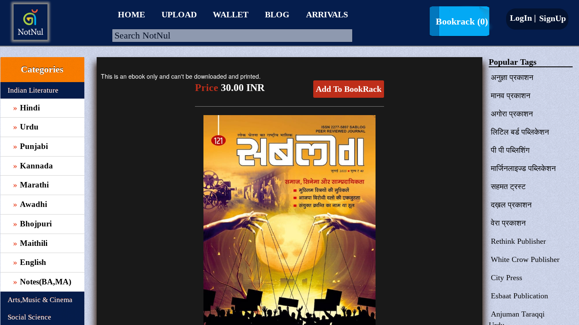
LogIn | (523, 17)
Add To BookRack (348, 89)
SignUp (551, 18)
